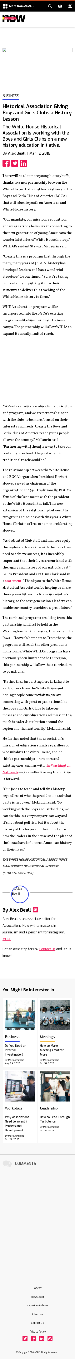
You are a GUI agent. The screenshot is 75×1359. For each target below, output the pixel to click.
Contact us (47, 949)
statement (13, 581)
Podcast (37, 1288)
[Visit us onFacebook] (33, 1338)
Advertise (37, 1314)
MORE (6, 939)
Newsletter (37, 1297)
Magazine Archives (37, 1305)
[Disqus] (37, 1221)
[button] (18, 6)
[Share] (6, 163)
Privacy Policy (38, 1331)
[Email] (35, 909)
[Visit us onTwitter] (25, 1338)
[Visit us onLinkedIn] (41, 1338)
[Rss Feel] (50, 1338)
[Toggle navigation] (5, 26)
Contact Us (37, 1323)
